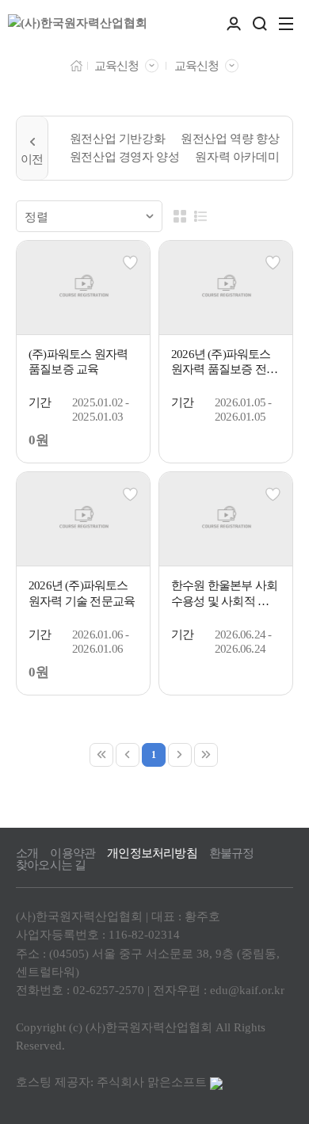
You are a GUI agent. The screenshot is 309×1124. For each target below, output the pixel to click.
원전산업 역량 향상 (230, 138)
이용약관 (72, 853)
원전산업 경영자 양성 (125, 157)
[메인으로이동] (76, 64)
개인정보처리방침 (152, 853)
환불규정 (231, 853)
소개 (27, 853)
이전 (32, 148)
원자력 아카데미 (237, 157)
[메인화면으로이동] (77, 24)
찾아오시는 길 (51, 865)
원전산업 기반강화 (117, 138)
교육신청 (116, 65)
